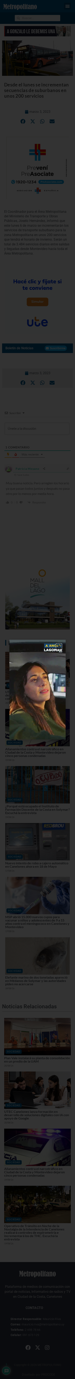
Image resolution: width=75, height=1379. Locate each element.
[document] (37, 689)
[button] (58, 646)
